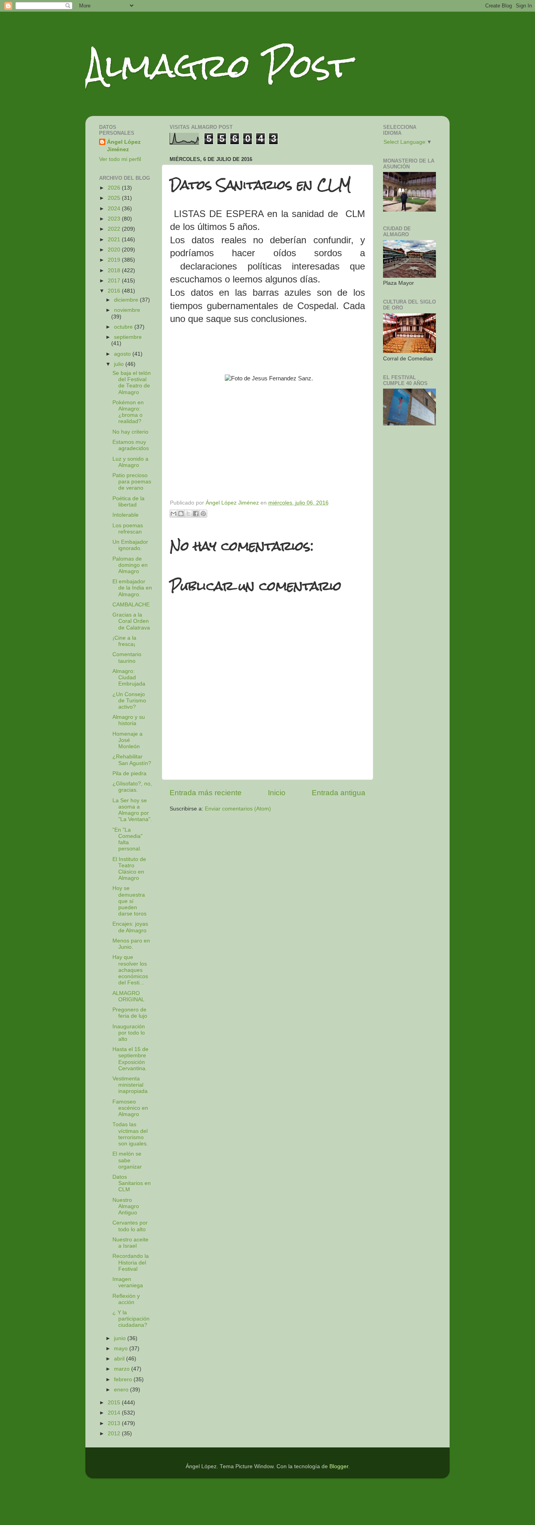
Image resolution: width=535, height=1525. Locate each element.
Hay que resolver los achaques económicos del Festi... (130, 970)
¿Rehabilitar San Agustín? (131, 760)
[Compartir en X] (188, 513)
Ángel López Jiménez (124, 145)
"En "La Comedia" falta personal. (127, 839)
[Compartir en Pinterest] (203, 513)
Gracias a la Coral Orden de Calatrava (131, 621)
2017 (115, 281)
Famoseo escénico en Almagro (130, 1108)
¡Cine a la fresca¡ (124, 641)
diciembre (127, 300)
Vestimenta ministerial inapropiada (130, 1085)
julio (119, 364)
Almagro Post (218, 66)
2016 (115, 291)
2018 (115, 270)
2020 (115, 250)
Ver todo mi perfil (120, 159)
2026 (115, 188)
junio (120, 1338)
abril (120, 1359)
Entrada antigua (338, 793)
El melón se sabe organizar (127, 1160)
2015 (115, 1403)
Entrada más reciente (206, 793)
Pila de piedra (129, 773)
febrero (124, 1379)
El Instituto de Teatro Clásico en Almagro (129, 868)
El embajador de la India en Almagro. (132, 588)
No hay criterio (130, 432)
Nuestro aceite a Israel (130, 1243)
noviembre (127, 310)
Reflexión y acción (126, 1299)
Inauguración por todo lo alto (128, 1033)
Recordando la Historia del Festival (130, 1262)
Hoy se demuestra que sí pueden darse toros (129, 901)
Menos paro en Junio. (131, 944)
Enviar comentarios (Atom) (238, 809)
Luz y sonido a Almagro (130, 462)
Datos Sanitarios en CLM (131, 1183)
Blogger (338, 1466)
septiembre (128, 337)
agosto (123, 354)
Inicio (277, 793)
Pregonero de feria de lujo (129, 1013)
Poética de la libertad (128, 502)
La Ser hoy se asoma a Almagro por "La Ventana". (132, 810)
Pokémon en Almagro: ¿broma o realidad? (128, 412)
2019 (115, 260)
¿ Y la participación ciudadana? (131, 1319)
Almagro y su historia (128, 720)
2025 (115, 198)
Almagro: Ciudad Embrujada (128, 677)
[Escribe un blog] (181, 513)
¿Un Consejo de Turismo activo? (129, 700)
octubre (124, 327)
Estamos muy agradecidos (130, 445)
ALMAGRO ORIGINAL (128, 996)
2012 (115, 1433)
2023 (115, 219)
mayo (121, 1348)
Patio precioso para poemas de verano (131, 481)
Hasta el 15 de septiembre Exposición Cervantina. (130, 1058)
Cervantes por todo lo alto (130, 1226)
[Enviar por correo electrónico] (173, 513)
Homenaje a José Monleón (127, 740)
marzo (122, 1369)
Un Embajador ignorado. (130, 545)
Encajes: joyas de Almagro (130, 927)
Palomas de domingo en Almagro (130, 565)
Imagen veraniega (127, 1282)
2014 (115, 1413)
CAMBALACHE (131, 605)
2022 (115, 229)
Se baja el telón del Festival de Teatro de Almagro (131, 382)
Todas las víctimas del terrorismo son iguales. (130, 1134)
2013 (115, 1423)
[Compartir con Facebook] (196, 513)
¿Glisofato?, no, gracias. (132, 787)
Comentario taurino (126, 657)
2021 (115, 239)
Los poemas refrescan (127, 529)
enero (122, 1390)
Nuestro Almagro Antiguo (125, 1206)
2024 (115, 209)
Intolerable (125, 515)
